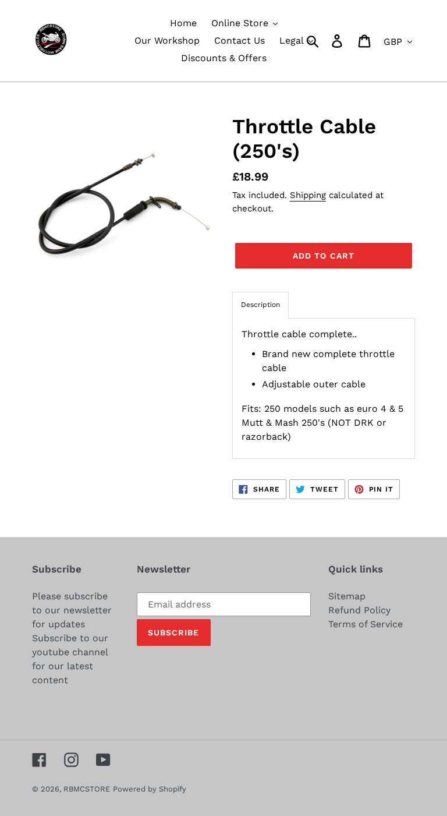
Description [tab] (260, 305)
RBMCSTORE (86, 789)
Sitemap (347, 596)
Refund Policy (359, 610)
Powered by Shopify (149, 789)
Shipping (308, 195)
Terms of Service (365, 624)
